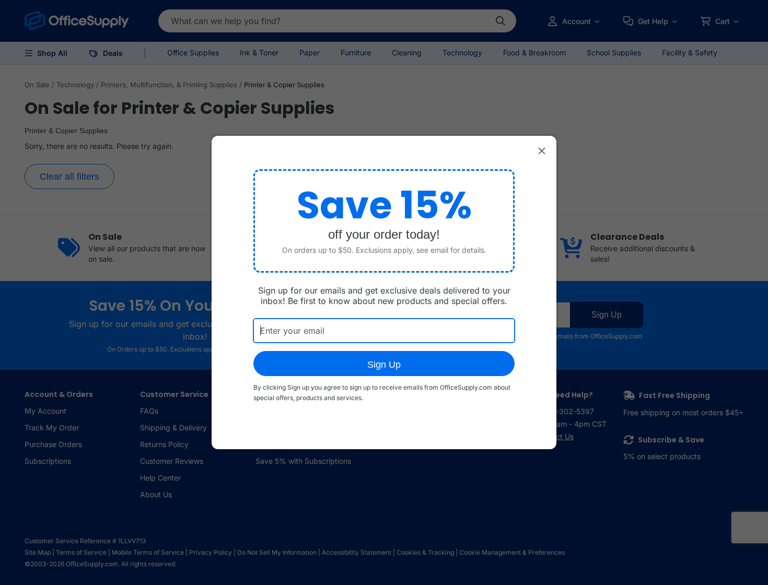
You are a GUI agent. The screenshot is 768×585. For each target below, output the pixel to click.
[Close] (541, 150)
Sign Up (384, 364)
